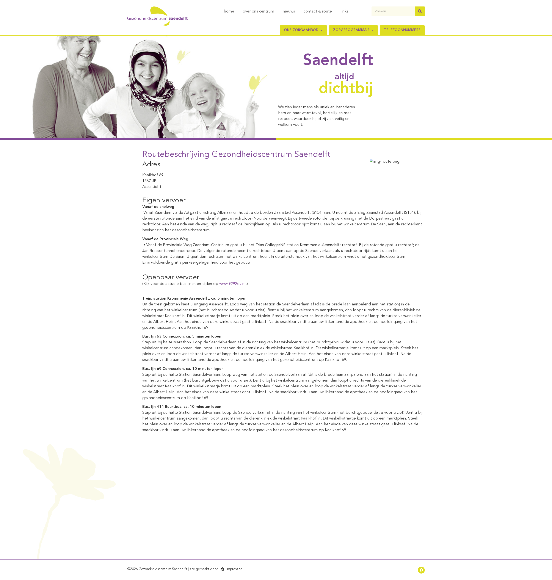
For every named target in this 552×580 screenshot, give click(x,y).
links (344, 11)
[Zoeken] (420, 11)
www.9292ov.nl (232, 284)
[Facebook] (421, 570)
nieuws (289, 11)
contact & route (318, 11)
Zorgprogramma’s (351, 30)
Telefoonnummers (402, 30)
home (229, 11)
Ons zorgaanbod (301, 30)
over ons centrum (258, 11)
